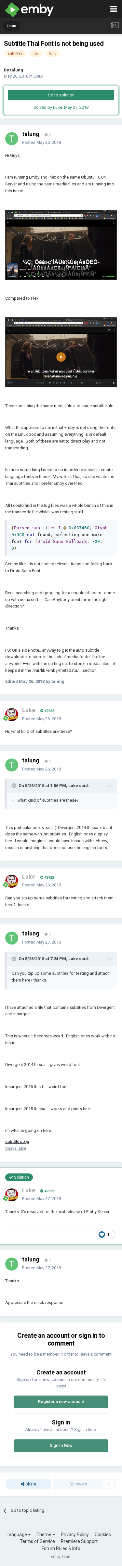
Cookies (103, 1534)
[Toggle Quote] (15, 785)
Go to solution (61, 95)
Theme (44, 1534)
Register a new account (61, 1401)
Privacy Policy (75, 1534)
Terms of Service (37, 1541)
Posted (41, 142)
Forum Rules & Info (61, 1548)
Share (30, 1484)
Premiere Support (79, 1541)
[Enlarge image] (61, 244)
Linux (38, 76)
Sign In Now (61, 1445)
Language (17, 1534)
